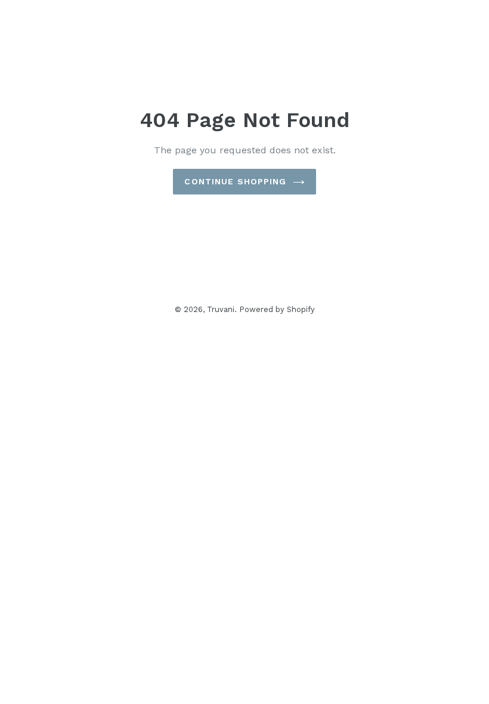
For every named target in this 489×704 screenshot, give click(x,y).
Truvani (220, 309)
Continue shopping (235, 181)
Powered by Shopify (277, 309)
